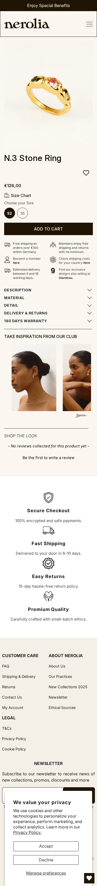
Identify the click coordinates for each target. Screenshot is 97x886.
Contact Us (12, 697)
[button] (32, 377)
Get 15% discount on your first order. (49, 5)
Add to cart (48, 228)
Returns (9, 687)
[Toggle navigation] (89, 24)
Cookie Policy (14, 749)
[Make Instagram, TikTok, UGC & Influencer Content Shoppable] (81, 416)
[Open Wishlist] (89, 878)
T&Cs (7, 728)
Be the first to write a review (48, 457)
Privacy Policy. (27, 832)
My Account (12, 707)
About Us (57, 666)
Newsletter (58, 697)
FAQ (5, 666)
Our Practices (60, 676)
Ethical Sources (62, 707)
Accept (46, 846)
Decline (46, 859)
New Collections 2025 (68, 687)
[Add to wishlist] (50, 172)
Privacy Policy (14, 738)
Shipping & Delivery (18, 676)
